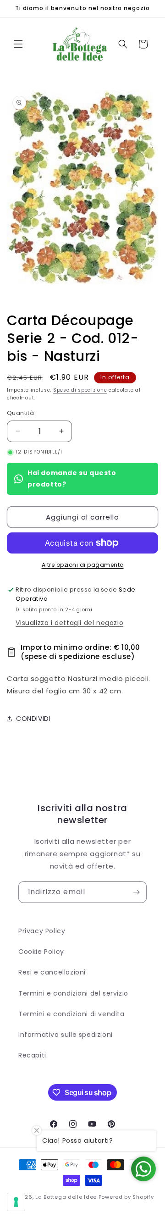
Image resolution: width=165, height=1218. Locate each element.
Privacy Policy (41, 931)
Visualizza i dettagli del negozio (69, 622)
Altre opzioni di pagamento (83, 565)
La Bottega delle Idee (66, 1197)
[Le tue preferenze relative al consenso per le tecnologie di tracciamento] (16, 1202)
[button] (18, 44)
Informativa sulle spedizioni (65, 1034)
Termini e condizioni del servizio (73, 993)
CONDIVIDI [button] (33, 718)
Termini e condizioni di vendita (71, 1014)
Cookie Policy (41, 951)
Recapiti (32, 1055)
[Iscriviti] (136, 892)
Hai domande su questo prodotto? (72, 478)
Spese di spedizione (80, 390)
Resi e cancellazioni (52, 972)
